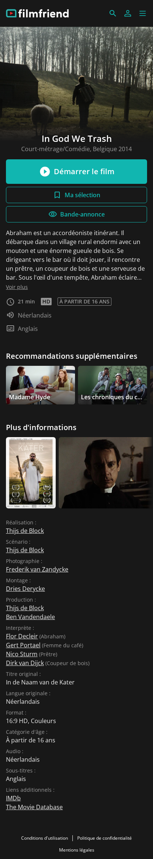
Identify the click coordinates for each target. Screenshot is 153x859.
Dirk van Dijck (25, 663)
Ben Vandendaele (30, 617)
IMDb (13, 798)
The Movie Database (34, 807)
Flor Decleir (22, 636)
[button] (142, 13)
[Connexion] (127, 13)
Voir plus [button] (17, 286)
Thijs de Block (25, 531)
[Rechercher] (112, 13)
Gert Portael (23, 645)
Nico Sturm (22, 654)
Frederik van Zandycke (37, 569)
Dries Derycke (25, 589)
